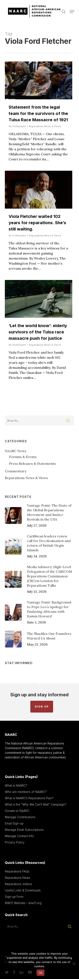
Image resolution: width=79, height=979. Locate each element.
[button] (72, 11)
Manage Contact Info (19, 836)
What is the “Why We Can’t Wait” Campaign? (35, 804)
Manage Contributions (20, 817)
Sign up (42, 706)
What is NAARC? (16, 785)
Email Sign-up (14, 823)
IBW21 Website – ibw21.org (23, 903)
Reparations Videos (18, 884)
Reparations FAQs (17, 871)
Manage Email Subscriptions (24, 829)
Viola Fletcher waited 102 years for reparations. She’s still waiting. (37, 223)
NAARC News (15, 451)
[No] (74, 964)
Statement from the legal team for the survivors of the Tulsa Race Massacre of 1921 (38, 113)
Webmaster (19, 126)
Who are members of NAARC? (26, 792)
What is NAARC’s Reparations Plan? (29, 798)
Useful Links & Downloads (23, 890)
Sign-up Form (14, 896)
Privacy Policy (14, 842)
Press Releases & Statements (32, 463)
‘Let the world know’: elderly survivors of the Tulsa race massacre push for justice (38, 332)
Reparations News (17, 877)
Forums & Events (23, 457)
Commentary (15, 471)
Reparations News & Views (45, 126)
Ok (41, 972)
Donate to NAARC (17, 811)
